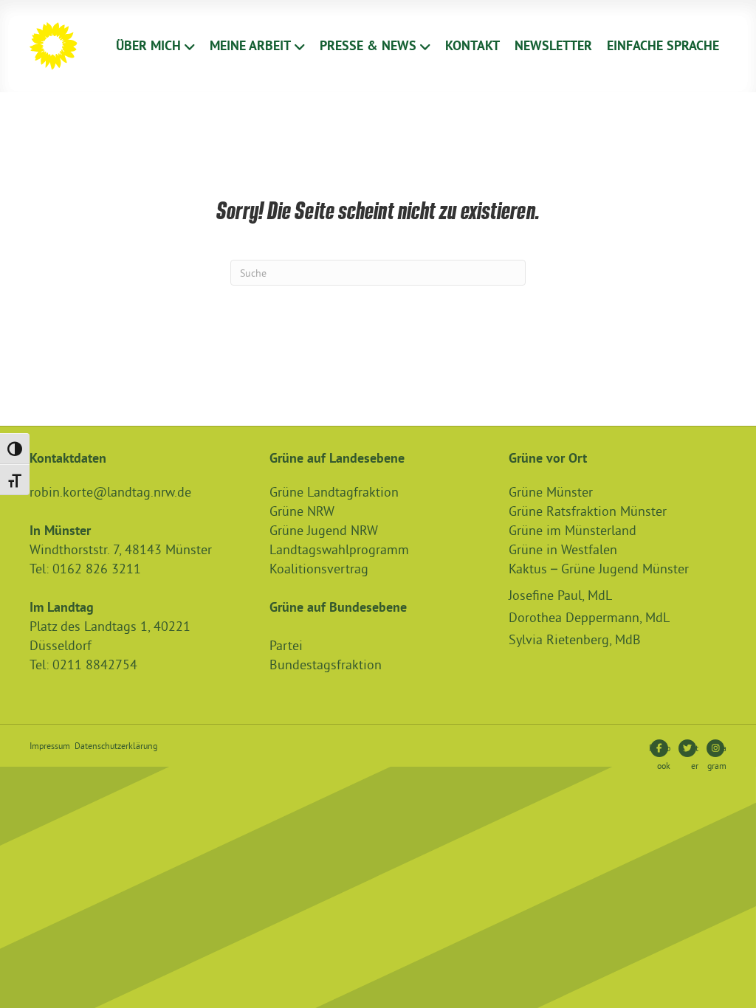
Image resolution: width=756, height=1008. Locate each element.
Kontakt (472, 45)
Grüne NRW (301, 511)
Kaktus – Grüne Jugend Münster (599, 568)
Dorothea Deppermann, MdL (589, 617)
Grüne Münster (551, 491)
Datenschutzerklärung (116, 745)
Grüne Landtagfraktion (334, 491)
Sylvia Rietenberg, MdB (575, 639)
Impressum (50, 745)
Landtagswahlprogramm (339, 549)
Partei (286, 645)
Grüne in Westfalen (563, 549)
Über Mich (148, 45)
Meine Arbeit (250, 45)
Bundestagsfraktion (325, 664)
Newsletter (553, 45)
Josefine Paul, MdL (560, 595)
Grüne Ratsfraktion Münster (588, 511)
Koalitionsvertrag (318, 568)
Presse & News (368, 45)
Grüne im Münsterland (572, 530)
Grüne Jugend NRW (323, 530)
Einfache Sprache (663, 45)
